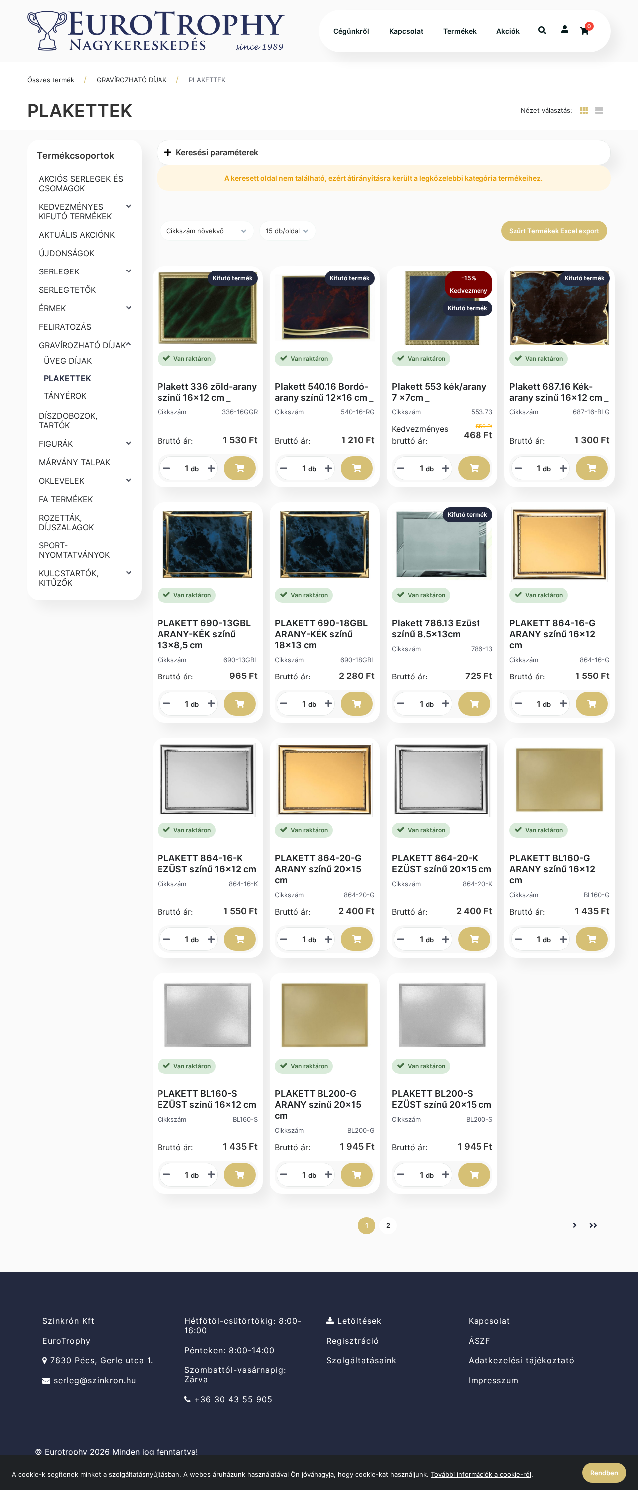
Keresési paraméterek (216, 152)
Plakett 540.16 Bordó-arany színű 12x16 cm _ (324, 392)
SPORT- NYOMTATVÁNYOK (74, 550)
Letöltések (358, 1321)
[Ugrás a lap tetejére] (607, 1429)
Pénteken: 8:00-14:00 (229, 1350)
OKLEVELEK (61, 481)
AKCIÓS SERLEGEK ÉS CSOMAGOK (81, 183)
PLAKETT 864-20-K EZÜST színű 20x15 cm (441, 863)
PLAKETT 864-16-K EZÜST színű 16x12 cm (207, 863)
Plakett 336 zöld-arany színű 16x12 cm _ (207, 392)
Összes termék (50, 80)
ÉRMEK (52, 308)
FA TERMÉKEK (66, 499)
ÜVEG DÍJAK (68, 361)
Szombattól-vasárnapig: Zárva (235, 1374)
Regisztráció (352, 1341)
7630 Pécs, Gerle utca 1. (100, 1360)
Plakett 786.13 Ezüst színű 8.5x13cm (436, 628)
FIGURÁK (56, 444)
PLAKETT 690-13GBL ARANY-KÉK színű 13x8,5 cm (204, 634)
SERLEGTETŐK (67, 290)
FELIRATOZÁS (65, 327)
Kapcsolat (406, 31)
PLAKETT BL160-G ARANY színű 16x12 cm (552, 869)
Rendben (604, 1473)
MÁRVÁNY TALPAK (74, 462)
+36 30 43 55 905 (232, 1399)
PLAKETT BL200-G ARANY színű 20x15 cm (318, 1104)
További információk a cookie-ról (481, 1474)
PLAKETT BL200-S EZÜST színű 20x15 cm (441, 1099)
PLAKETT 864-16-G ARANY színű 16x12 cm (552, 634)
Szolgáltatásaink (361, 1360)
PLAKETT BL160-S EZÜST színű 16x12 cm (207, 1099)
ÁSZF (479, 1341)
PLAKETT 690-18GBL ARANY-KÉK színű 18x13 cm (321, 634)
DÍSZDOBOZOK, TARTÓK (68, 420)
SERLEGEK (59, 271)
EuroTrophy (66, 1341)
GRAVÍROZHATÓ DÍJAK (131, 80)
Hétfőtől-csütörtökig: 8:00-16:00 (243, 1325)
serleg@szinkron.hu (93, 1380)
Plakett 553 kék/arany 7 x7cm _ (439, 392)
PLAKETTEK (207, 80)
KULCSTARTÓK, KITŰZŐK (68, 578)
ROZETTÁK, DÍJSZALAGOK (66, 522)
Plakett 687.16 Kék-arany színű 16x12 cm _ (558, 392)
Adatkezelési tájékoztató (522, 1360)
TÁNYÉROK (65, 396)
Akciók (508, 31)
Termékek (460, 31)
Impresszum (494, 1380)
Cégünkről (351, 31)
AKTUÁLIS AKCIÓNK (77, 235)
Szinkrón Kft (68, 1321)
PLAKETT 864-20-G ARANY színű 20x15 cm (318, 869)
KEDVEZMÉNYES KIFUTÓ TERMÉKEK (75, 211)
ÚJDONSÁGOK (66, 253)
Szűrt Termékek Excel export (554, 231)
